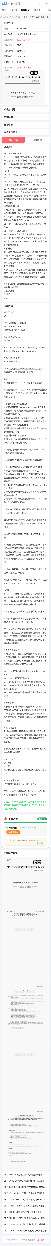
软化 (23, 67)
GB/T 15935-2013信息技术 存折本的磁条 (23, 1212)
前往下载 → (13, 832)
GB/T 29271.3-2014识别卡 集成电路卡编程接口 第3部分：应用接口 (26, 1224)
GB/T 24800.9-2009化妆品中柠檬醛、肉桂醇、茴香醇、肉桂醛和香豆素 (26, 1187)
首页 (4, 10)
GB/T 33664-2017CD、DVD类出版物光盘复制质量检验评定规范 (26, 1205)
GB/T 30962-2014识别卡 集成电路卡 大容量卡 (25, 1230)
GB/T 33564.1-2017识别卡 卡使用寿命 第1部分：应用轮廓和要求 (26, 1199)
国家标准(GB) (15, 17)
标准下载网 (40, 1240)
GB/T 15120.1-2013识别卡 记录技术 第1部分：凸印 (26, 1193)
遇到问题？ (41, 843)
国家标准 (25, 10)
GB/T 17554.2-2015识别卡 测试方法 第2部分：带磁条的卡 (26, 1218)
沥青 (19, 67)
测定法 (28, 67)
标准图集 (36, 10)
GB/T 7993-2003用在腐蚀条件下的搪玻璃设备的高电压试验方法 (26, 1181)
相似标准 (37, 140)
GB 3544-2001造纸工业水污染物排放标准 (23, 1174)
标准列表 (13, 10)
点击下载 (13, 140)
